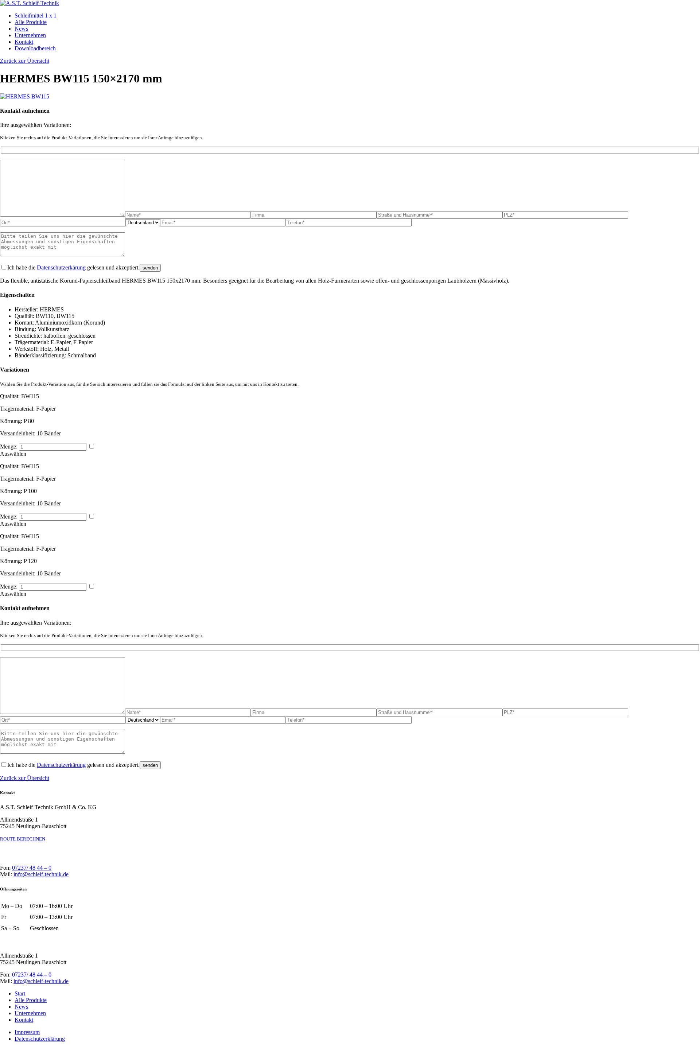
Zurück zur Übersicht (24, 778)
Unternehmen (30, 35)
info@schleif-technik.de (41, 874)
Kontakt (24, 42)
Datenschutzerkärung (61, 267)
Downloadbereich (35, 48)
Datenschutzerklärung (40, 1039)
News (21, 29)
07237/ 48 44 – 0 (31, 868)
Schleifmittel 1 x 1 (36, 15)
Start (20, 993)
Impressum (27, 1032)
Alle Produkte (31, 22)
